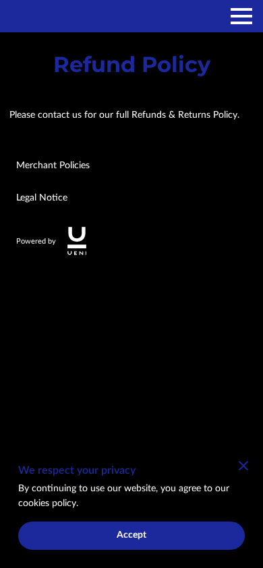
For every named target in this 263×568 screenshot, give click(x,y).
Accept (132, 535)
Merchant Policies (53, 165)
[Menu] (241, 16)
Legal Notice (41, 198)
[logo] (77, 241)
